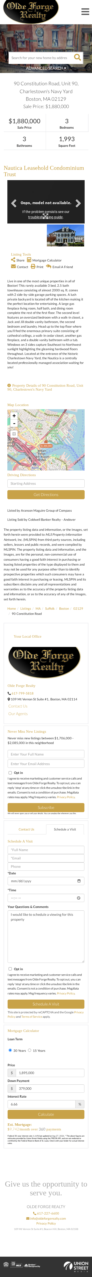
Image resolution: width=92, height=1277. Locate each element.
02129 (78, 608)
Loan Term (15, 1039)
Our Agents (18, 713)
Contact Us (17, 706)
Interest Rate (17, 1096)
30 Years (19, 1051)
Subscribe (46, 807)
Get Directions (46, 494)
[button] (77, 58)
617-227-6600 (47, 1213)
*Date (12, 873)
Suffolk (50, 608)
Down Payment (18, 1081)
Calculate (46, 1114)
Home (11, 608)
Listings (25, 608)
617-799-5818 (23, 693)
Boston (64, 608)
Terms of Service (31, 1016)
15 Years (38, 1051)
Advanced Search (44, 68)
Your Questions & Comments (28, 907)
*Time (12, 890)
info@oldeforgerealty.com (47, 1218)
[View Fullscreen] (14, 434)
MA (38, 608)
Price (11, 1065)
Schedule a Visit (65, 829)
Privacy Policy (66, 797)
